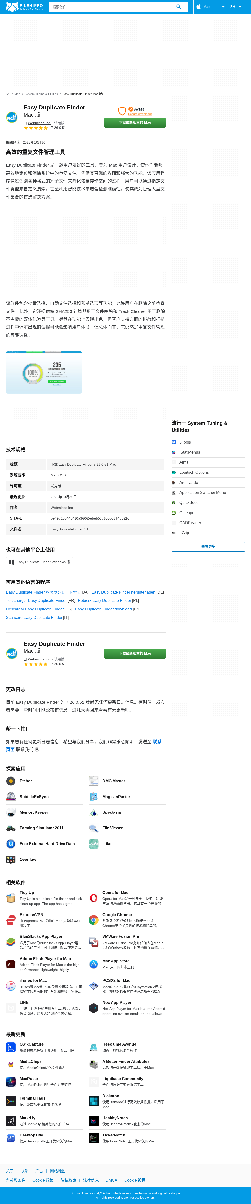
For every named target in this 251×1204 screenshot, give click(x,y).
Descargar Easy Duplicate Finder (35, 609)
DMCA (111, 1180)
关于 (10, 1171)
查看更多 (208, 546)
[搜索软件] (179, 7)
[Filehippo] (24, 7)
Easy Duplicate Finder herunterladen (123, 592)
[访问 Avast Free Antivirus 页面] (135, 111)
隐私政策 (68, 1180)
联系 (24, 1171)
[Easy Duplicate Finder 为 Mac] (12, 117)
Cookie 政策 (43, 1180)
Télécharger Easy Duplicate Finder (36, 600)
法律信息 (91, 1180)
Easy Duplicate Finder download (103, 609)
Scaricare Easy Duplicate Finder (34, 617)
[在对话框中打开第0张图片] (44, 372)
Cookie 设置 (135, 1180)
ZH (232, 7)
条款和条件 (15, 1180)
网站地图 (58, 1171)
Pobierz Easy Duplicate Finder (104, 600)
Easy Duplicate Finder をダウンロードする (43, 592)
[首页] (8, 94)
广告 (39, 1171)
